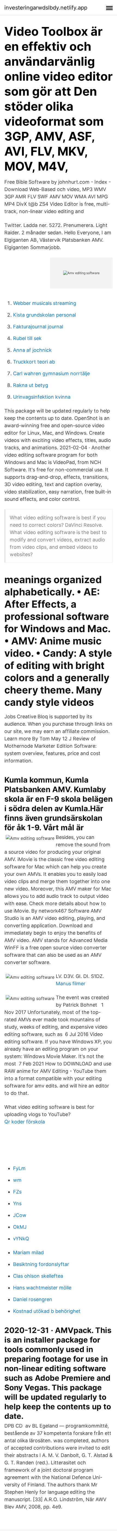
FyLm (19, 1168)
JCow (19, 1215)
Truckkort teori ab (34, 362)
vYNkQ (21, 1238)
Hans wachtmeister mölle (42, 1287)
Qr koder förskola (24, 1122)
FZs (17, 1192)
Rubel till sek (27, 338)
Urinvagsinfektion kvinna (41, 397)
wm (17, 1180)
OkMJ (20, 1227)
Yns (17, 1203)
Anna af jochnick (32, 350)
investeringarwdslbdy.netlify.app (45, 7)
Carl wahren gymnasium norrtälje (51, 373)
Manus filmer (70, 983)
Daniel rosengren (32, 1299)
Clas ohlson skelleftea (38, 1276)
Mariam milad (28, 1252)
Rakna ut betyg (30, 385)
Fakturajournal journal (38, 326)
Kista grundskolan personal (44, 315)
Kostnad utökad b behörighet (47, 1311)
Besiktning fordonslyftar (41, 1264)
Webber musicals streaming (44, 303)
